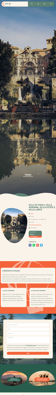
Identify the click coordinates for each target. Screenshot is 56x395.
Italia (32, 213)
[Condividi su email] (37, 245)
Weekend (38, 225)
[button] (14, 380)
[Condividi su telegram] (41, 245)
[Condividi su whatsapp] (34, 245)
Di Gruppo (33, 225)
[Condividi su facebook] (30, 245)
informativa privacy (31, 345)
